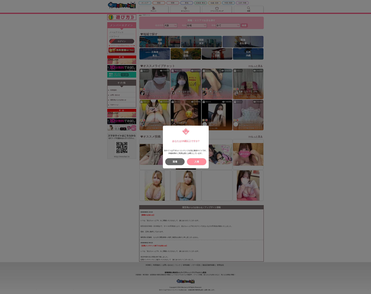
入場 (196, 161)
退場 (175, 161)
